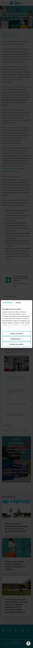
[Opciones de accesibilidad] (28, 643)
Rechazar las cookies (16, 344)
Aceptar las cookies (16, 333)
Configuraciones (15, 339)
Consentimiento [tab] (7, 302)
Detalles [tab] (18, 302)
